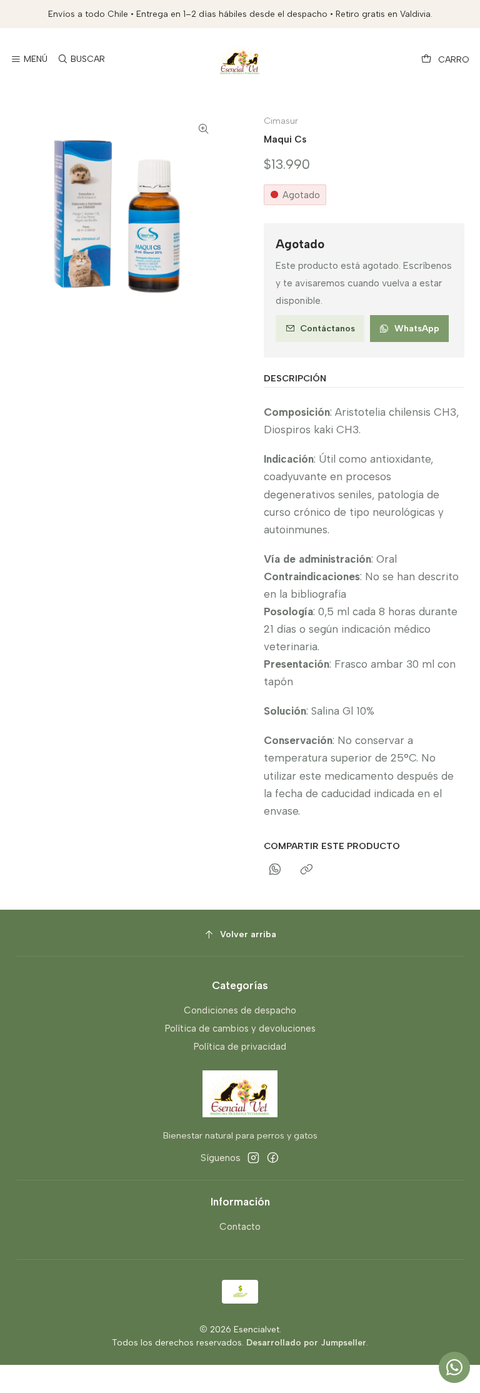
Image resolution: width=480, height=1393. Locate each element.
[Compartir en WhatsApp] (275, 870)
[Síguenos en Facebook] (272, 1157)
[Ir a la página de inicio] (240, 60)
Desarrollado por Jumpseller (306, 1342)
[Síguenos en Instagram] (253, 1157)
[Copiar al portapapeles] (307, 870)
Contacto (240, 1226)
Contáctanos (327, 328)
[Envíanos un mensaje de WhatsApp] (454, 1367)
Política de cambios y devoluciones (240, 1028)
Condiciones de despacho (240, 1010)
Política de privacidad (240, 1046)
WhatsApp (416, 328)
